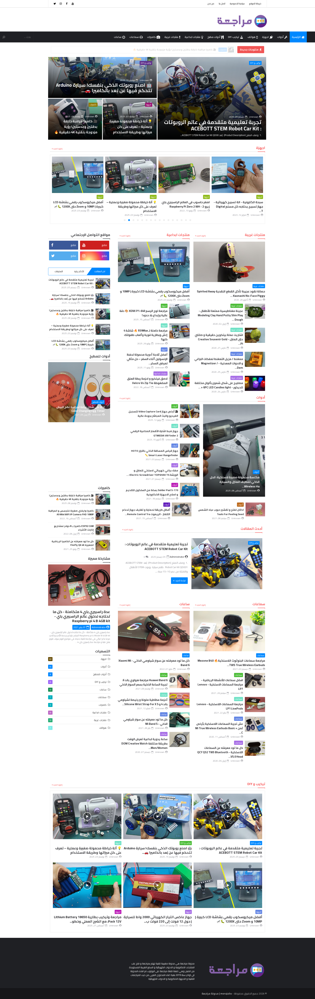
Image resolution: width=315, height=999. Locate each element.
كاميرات (151, 37)
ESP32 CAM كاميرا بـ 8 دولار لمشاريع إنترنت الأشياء (74, 528)
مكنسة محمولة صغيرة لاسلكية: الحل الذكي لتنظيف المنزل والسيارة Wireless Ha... (235, 481)
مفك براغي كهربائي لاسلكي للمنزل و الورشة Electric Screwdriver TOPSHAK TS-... (152, 472)
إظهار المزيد (58, 148)
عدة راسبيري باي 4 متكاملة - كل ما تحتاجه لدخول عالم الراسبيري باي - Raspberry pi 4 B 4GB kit (81, 616)
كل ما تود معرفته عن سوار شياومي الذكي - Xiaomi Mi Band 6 (154, 663)
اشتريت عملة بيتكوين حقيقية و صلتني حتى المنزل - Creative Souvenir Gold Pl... (219, 339)
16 (125, 220)
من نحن (210, 3)
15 (129, 220)
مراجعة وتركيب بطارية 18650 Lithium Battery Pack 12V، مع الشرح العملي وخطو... (173, 49)
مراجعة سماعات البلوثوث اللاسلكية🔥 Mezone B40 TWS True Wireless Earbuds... (231, 663)
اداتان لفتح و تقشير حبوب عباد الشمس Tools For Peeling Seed (221, 512)
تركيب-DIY (233, 37)
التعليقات (59, 271)
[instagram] (60, 3)
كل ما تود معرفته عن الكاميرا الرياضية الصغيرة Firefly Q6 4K (73, 543)
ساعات (117, 37)
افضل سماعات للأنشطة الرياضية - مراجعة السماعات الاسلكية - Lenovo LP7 (220, 684)
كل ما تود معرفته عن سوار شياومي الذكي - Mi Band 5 (145, 721)
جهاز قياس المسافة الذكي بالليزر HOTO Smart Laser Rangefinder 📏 (154, 453)
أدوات (280, 37)
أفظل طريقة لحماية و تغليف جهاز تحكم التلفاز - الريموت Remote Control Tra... (146, 512)
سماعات (134, 37)
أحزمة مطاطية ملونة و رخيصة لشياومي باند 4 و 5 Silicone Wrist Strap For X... (143, 702)
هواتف (251, 37)
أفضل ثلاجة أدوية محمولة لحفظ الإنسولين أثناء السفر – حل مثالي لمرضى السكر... (147, 359)
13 (138, 220)
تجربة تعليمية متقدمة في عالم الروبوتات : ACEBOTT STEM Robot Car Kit (156, 546)
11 (146, 220)
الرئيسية (296, 37)
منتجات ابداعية (192, 37)
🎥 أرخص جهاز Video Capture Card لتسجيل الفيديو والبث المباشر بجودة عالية (153, 413)
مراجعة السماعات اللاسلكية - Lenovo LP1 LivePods (220, 706)
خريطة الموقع (255, 3)
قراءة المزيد (180, 580)
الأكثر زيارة (79, 271)
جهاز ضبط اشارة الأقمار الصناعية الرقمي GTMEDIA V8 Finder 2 (154, 433)
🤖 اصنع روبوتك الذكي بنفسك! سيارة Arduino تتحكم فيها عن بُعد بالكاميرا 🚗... (71, 297)
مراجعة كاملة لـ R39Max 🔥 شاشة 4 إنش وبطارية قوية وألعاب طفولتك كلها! (146, 335)
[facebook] (66, 3)
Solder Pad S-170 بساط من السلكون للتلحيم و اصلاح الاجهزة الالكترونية (152, 492)
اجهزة (265, 37)
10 (151, 220)
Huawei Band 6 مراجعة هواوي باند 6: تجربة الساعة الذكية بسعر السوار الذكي (143, 682)
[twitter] (54, 3)
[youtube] (72, 3)
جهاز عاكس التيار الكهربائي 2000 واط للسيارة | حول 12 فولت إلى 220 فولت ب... (133, 206)
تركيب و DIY (255, 63)
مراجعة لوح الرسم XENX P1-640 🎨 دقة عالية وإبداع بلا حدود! (143, 313)
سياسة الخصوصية (237, 3)
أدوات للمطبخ (106, 402)
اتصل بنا (222, 3)
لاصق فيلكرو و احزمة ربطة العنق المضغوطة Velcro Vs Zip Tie (147, 381)
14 (133, 220)
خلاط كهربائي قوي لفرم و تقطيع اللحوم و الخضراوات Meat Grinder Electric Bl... (88, 408)
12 (142, 220)
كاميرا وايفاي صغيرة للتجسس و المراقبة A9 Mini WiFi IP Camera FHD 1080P (71, 513)
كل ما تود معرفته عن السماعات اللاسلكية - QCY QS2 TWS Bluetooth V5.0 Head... (220, 752)
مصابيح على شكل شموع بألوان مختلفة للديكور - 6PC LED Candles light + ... (219, 385)
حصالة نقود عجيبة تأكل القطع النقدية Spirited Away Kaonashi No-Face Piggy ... (231, 293)
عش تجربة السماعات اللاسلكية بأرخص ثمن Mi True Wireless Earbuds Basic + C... (219, 728)
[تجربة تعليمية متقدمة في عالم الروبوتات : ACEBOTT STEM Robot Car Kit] (226, 563)
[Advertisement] (114, 19)
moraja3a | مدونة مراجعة (217, 993)
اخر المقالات (99, 271)
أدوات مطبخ (213, 37)
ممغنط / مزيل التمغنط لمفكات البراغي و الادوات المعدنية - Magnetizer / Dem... (218, 363)
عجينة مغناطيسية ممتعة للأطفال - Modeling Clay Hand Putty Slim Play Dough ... (220, 315)
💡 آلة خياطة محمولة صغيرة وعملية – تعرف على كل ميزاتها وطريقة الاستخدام (238, 206)
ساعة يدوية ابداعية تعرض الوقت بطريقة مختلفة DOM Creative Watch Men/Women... (144, 743)
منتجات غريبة (171, 37)
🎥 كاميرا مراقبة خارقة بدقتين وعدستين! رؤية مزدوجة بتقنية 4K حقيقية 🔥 (71, 312)
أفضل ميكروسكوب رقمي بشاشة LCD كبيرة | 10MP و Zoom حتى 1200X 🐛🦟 (185, 204)
